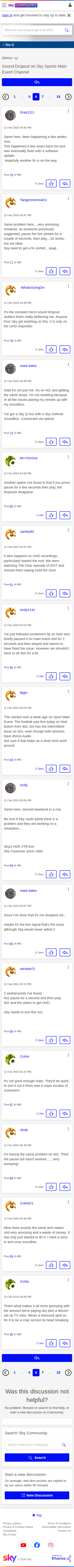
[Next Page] (68, 97)
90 (11, 1334)
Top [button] (39, 1515)
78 (11, 340)
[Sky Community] (23, 5)
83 (11, 759)
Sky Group (9, 1534)
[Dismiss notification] (69, 15)
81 (11, 584)
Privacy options (12, 1523)
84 (11, 865)
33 (58, 97)
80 (11, 506)
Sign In (69, 6)
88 (11, 1178)
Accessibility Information (56, 1526)
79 (11, 432)
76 (11, 174)
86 (11, 1031)
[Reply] (65, 184)
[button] (68, 111)
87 (11, 1104)
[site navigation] (4, 5)
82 (11, 667)
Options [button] (7, 58)
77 (11, 262)
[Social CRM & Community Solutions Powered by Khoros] (61, 1558)
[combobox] (33, 30)
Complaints (10, 1530)
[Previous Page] (5, 97)
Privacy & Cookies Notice (18, 1526)
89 (11, 1256)
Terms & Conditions (59, 1523)
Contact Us (64, 1530)
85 (11, 943)
